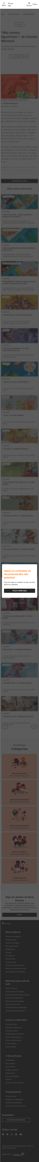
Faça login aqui (19, 591)
